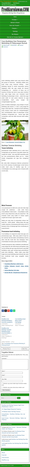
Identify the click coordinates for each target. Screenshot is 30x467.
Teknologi (15, 31)
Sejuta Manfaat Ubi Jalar (11, 270)
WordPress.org (5, 460)
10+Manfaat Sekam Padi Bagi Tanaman (11, 411)
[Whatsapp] (14, 310)
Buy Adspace (16, 3)
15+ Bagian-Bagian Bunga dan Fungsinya (11, 409)
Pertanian (14, 19)
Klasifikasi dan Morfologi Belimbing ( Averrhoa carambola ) (7, 320)
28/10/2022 (14, 45)
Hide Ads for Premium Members (9, 5)
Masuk (3, 452)
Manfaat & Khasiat (15, 22)
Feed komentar (5, 457)
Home (15, 17)
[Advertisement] (15, 64)
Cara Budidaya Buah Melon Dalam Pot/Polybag (20, 320)
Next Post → (25, 348)
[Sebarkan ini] (3, 310)
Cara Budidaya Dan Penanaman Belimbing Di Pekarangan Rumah (14, 42)
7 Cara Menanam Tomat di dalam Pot (15, 142)
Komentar (4, 358)
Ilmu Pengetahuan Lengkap (8, 1)
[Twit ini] (5, 310)
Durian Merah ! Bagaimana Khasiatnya (16, 272)
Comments (5, 46)
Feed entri (4, 455)
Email (3, 375)
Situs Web (4, 379)
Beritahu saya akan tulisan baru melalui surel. (14, 387)
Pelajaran (14, 28)
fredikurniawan (6, 45)
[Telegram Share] (11, 310)
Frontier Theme (25, 465)
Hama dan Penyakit (14, 25)
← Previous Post (5, 348)
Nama (3, 371)
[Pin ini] (8, 310)
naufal (3, 443)
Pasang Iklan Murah (6, 3)
